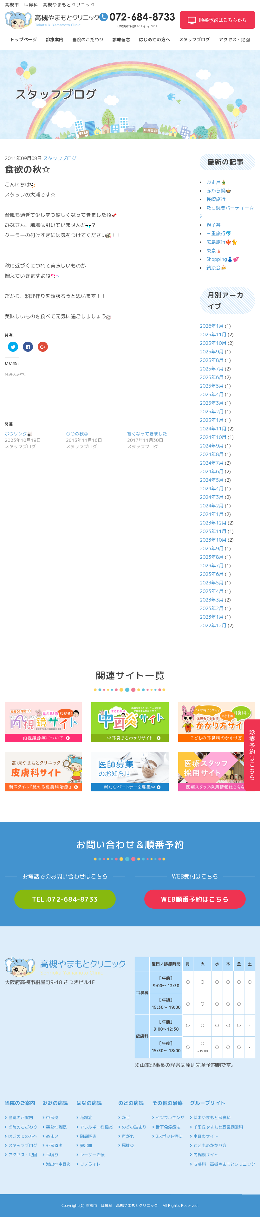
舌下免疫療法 (167, 1127)
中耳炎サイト (205, 1136)
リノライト (90, 1164)
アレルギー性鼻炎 (96, 1127)
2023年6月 (212, 574)
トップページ (23, 39)
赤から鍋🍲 (218, 190)
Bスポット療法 (168, 1136)
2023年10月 (213, 540)
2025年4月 (212, 394)
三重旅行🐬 (218, 233)
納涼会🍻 (216, 267)
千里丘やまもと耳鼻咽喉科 (217, 1127)
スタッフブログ (194, 39)
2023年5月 (212, 582)
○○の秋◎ (77, 434)
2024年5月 (212, 480)
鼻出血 (85, 1145)
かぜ (125, 1117)
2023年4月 (212, 591)
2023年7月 (212, 565)
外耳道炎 (53, 1145)
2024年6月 (212, 471)
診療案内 (54, 39)
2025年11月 (213, 334)
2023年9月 (212, 548)
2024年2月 (212, 505)
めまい (51, 1136)
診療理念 (121, 39)
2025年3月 (212, 403)
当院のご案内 (20, 1117)
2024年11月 (213, 428)
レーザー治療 (92, 1154)
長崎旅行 (215, 199)
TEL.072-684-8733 (65, 899)
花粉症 (85, 1117)
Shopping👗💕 (222, 259)
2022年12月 (213, 625)
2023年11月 (213, 531)
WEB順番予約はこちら (195, 899)
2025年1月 (212, 420)
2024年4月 (212, 488)
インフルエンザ (169, 1117)
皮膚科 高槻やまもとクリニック (223, 1164)
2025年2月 (212, 411)
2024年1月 (212, 514)
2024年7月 (212, 463)
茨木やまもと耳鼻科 (211, 1117)
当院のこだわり (87, 39)
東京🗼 (214, 250)
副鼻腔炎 (87, 1136)
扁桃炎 (127, 1145)
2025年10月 (213, 343)
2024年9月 (212, 445)
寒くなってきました (147, 434)
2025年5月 (212, 386)
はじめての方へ (154, 39)
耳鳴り (51, 1154)
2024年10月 (213, 437)
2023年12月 (213, 522)
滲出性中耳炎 (58, 1164)
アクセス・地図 (234, 39)
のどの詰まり (133, 1127)
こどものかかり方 (209, 1145)
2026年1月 (212, 326)
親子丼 (213, 225)
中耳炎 (51, 1117)
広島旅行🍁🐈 (221, 242)
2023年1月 (212, 617)
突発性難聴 (56, 1127)
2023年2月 (212, 608)
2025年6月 (212, 377)
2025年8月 (212, 360)
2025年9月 (212, 351)
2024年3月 (212, 497)
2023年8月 (212, 557)
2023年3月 (212, 599)
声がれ (127, 1136)
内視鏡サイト (205, 1154)
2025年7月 (212, 368)
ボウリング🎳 (18, 434)
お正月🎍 (216, 182)
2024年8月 (212, 454)
